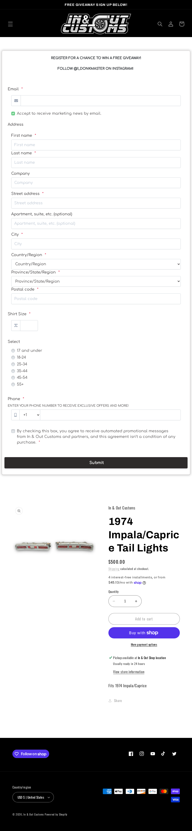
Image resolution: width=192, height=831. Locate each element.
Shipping (114, 568)
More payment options (144, 644)
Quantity (113, 591)
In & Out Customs (33, 814)
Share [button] (118, 700)
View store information (128, 671)
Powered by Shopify (56, 814)
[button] (10, 24)
